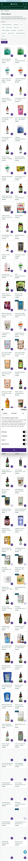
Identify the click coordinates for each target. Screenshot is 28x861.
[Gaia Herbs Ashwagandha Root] (7, 853)
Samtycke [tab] (5, 413)
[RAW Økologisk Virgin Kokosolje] (20, 755)
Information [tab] (14, 413)
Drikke (3, 36)
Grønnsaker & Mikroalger (6, 24)
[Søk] (25, 7)
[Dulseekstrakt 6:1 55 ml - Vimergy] (7, 129)
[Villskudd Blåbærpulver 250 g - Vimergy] (20, 129)
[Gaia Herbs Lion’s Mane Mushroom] (7, 657)
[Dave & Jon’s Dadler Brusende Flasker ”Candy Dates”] (7, 344)
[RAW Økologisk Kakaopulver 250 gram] (20, 481)
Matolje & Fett (20, 30)
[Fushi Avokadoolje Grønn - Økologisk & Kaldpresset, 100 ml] (7, 716)
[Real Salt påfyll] (20, 207)
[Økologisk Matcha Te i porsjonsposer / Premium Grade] (20, 814)
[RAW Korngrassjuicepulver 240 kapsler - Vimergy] (20, 266)
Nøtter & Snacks (11, 33)
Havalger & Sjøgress (6, 30)
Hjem (2, 10)
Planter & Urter (9, 27)
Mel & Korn (4, 33)
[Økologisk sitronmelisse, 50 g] (7, 560)
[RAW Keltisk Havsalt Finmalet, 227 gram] (7, 677)
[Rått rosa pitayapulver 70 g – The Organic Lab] (20, 110)
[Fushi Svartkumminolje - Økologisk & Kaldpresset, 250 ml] (20, 188)
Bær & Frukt (16, 27)
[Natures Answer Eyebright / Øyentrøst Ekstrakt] (7, 599)
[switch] (25, 436)
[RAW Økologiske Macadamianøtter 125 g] (7, 775)
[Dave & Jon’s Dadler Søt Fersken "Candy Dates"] (7, 383)
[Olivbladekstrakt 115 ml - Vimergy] (20, 540)
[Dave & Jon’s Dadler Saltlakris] (20, 247)
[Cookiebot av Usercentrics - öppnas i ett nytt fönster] (21, 409)
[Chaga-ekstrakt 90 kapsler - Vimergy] (20, 325)
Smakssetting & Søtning (20, 33)
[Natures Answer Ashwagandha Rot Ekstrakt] (20, 383)
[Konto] (23, 4)
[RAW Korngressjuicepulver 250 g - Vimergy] (20, 51)
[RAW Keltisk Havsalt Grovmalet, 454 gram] (7, 696)
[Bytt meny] (2, 4)
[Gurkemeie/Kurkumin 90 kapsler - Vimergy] (20, 71)
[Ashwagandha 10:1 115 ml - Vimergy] (7, 110)
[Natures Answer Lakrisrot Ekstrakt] (7, 286)
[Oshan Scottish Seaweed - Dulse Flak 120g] (7, 207)
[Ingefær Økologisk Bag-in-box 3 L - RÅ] (7, 540)
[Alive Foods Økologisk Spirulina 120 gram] (20, 501)
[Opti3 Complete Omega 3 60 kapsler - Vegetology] (7, 90)
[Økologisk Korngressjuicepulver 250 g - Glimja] (20, 403)
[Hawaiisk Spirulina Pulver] (20, 227)
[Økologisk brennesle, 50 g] (20, 716)
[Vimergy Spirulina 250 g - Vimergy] (7, 51)
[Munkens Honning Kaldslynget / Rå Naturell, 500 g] (7, 501)
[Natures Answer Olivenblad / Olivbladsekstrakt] (20, 677)
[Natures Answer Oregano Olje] (7, 736)
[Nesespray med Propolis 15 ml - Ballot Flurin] (7, 266)
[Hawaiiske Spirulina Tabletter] (20, 364)
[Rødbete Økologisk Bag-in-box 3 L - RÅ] (7, 305)
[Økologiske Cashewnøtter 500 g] (20, 794)
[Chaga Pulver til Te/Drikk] (7, 325)
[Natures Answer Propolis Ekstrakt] (20, 696)
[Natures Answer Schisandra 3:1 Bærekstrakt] (20, 833)
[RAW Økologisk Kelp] (20, 579)
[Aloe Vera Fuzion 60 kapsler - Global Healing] (20, 736)
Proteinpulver (16, 24)
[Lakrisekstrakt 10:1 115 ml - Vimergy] (7, 227)
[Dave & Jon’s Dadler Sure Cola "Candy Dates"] (20, 344)
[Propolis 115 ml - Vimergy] (7, 247)
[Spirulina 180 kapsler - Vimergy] (7, 168)
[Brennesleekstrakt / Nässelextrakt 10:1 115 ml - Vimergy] (20, 149)
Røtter (3, 27)
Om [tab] (23, 413)
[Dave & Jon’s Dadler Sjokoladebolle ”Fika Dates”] (20, 305)
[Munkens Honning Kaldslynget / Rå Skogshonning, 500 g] (20, 560)
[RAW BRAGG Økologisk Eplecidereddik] (7, 403)
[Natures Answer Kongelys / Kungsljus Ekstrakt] (7, 149)
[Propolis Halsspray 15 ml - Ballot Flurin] (20, 638)
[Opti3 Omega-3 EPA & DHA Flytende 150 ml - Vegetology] (7, 188)
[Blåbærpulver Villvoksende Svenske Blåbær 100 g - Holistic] (7, 579)
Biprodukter (14, 30)
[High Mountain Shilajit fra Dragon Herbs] (7, 520)
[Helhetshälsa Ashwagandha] (7, 833)
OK (14, 450)
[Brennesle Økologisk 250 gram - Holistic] (20, 853)
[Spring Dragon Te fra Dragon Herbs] (20, 168)
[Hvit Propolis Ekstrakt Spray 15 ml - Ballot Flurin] (7, 755)
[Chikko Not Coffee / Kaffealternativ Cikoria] (20, 520)
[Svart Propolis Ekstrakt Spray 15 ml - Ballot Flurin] (20, 775)
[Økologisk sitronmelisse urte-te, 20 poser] (20, 599)
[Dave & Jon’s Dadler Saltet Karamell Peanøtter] (7, 364)
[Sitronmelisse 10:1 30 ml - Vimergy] (20, 90)
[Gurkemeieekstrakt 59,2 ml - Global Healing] (20, 618)
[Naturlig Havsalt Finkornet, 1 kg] (7, 618)
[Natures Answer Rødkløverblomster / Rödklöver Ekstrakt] (7, 462)
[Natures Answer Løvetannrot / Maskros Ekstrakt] (20, 657)
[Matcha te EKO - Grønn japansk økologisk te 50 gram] (20, 286)
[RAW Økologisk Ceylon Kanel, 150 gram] (7, 794)
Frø (21, 24)
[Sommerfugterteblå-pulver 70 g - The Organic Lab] (7, 638)
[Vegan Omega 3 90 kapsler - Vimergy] (7, 71)
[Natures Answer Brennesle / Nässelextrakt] (7, 481)
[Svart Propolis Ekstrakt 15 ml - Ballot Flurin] (20, 462)
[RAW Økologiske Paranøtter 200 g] (7, 814)
